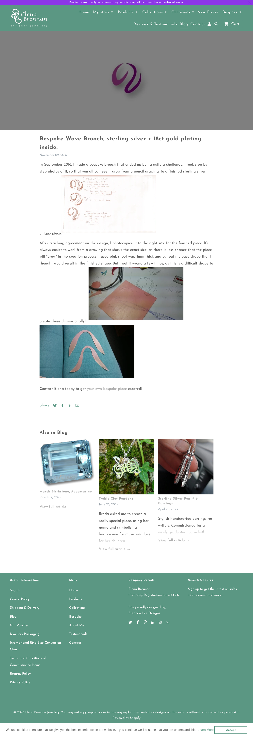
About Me (76, 625)
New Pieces (208, 12)
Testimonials (78, 634)
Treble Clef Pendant (116, 498)
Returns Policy (20, 673)
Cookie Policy (19, 599)
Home (73, 590)
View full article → (55, 507)
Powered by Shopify (126, 718)
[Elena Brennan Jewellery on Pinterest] (145, 622)
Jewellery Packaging (25, 634)
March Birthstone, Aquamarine (66, 491)
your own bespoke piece (107, 389)
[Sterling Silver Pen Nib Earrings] (185, 467)
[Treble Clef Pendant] (126, 467)
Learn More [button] (206, 729)
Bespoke (75, 616)
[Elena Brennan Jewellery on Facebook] (138, 622)
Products (75, 599)
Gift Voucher (19, 625)
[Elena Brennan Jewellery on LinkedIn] (153, 622)
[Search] (216, 25)
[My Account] (210, 25)
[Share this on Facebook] (62, 406)
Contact (75, 642)
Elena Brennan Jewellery (42, 712)
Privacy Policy (20, 682)
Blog (13, 616)
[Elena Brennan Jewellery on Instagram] (160, 622)
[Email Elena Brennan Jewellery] (168, 622)
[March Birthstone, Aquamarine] (67, 464)
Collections (77, 607)
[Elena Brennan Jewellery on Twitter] (130, 622)
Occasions (182, 12)
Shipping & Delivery (24, 607)
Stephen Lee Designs (144, 613)
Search (15, 590)
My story (103, 12)
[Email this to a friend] (77, 406)
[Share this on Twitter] (54, 406)
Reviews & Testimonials (155, 24)
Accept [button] (231, 729)
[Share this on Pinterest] (69, 406)
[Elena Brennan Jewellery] (29, 18)
